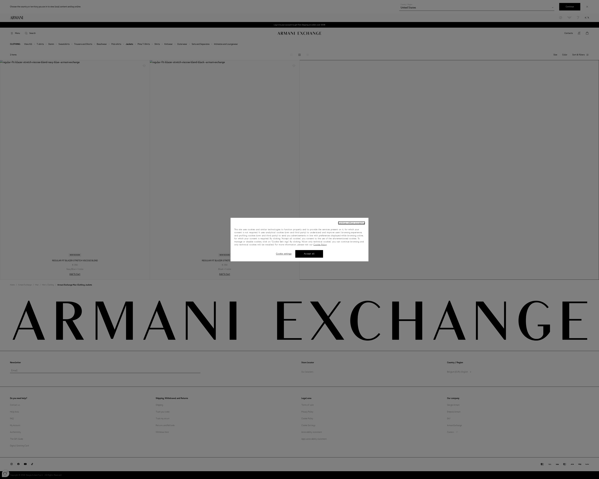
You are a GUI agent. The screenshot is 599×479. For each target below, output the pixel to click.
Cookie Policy (320, 245)
